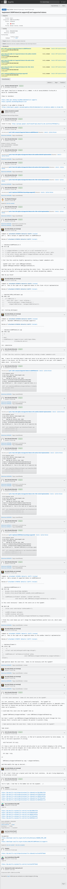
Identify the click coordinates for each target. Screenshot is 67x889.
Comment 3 (7, 151)
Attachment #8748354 (6, 135)
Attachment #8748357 (6, 184)
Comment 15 (7, 490)
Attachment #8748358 (6, 195)
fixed (16, 38)
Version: (7, 21)
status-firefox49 (5, 824)
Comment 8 (7, 230)
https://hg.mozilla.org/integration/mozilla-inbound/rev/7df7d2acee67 (23, 798)
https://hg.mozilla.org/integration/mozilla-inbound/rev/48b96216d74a (23, 796)
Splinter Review (62, 48)
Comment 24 (7, 805)
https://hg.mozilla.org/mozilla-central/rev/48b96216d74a (20, 814)
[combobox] (49, 2)
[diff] (30, 233)
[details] (24, 233)
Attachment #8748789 (6, 517)
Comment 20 (7, 733)
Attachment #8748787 (6, 435)
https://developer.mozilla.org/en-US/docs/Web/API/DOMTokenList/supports (24, 841)
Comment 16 (7, 531)
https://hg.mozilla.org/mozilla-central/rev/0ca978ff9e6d (20, 864)
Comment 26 (7, 850)
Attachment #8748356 (6, 171)
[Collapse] (64, 86)
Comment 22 (7, 780)
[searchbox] (49, 2)
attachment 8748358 (15, 318)
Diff (56, 48)
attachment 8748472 (15, 283)
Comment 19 (7, 693)
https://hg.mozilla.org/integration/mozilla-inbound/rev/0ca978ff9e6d (23, 853)
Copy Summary (54, 5)
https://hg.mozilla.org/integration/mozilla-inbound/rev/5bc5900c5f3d (23, 792)
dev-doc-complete (20, 845)
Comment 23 (7, 789)
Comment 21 (7, 769)
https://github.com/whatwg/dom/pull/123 (14, 101)
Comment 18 (7, 630)
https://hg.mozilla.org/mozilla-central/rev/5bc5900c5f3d (20, 810)
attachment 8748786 (15, 576)
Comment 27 (7, 858)
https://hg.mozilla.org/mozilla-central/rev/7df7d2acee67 (20, 816)
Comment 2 (7, 129)
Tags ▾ (56, 82)
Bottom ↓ (50, 82)
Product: (7, 18)
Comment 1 (7, 120)
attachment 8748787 (15, 633)
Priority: (7, 25)
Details (53, 48)
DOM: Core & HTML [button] (15, 19)
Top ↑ (63, 883)
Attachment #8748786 (6, 394)
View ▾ (63, 5)
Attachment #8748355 (6, 159)
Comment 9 (7, 280)
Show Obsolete (5, 79)
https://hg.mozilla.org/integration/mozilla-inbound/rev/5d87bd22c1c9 (23, 800)
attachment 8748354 (15, 233)
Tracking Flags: (4, 34)
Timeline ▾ (62, 82)
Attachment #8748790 (6, 558)
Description (7, 87)
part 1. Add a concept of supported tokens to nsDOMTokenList (16, 48)
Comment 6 (7, 189)
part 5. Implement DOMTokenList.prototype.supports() (14, 73)
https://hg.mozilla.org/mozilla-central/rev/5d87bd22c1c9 (20, 818)
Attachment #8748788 (6, 476)
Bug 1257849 (10, 9)
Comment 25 (7, 832)
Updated (7, 112)
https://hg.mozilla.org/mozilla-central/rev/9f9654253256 (20, 812)
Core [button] (11, 18)
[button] (63, 2)
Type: (8, 23)
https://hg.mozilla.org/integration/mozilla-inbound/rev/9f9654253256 (23, 794)
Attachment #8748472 (6, 216)
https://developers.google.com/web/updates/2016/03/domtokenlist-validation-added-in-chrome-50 (32, 107)
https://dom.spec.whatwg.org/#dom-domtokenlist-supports (19, 99)
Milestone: (6, 32)
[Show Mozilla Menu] (5, 2)
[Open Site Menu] (2, 2)
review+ (48, 48)
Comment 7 (7, 208)
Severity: (16, 25)
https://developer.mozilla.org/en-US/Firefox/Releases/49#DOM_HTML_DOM (24, 838)
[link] (19, 382)
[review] (35, 233)
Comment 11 (7, 350)
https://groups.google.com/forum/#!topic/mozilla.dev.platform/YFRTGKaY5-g (35, 123)
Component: (6, 19)
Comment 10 (7, 315)
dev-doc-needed (10, 203)
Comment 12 (7, 367)
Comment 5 (7, 176)
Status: (7, 31)
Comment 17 (7, 572)
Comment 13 (7, 408)
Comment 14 (7, 449)
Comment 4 (7, 164)
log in (8, 876)
